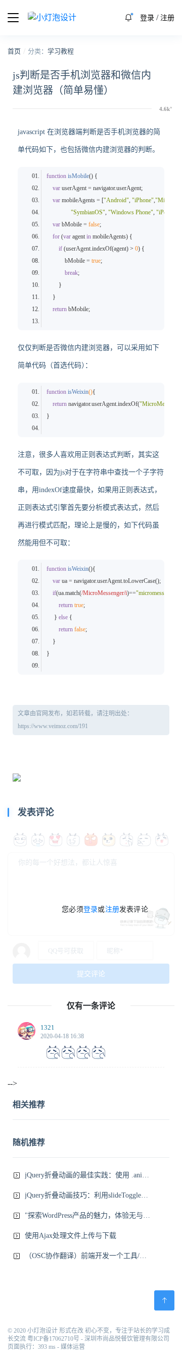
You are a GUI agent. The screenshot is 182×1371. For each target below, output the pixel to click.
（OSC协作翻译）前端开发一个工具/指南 (87, 1256)
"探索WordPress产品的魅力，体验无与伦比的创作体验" (87, 1215)
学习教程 (61, 51)
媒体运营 (73, 1346)
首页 (14, 51)
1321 (47, 1027)
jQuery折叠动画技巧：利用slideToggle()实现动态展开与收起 (87, 1195)
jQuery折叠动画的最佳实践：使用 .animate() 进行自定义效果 (87, 1175)
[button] (128, 18)
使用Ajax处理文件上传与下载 (70, 1235)
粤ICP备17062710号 (53, 1338)
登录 (147, 18)
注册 (167, 18)
